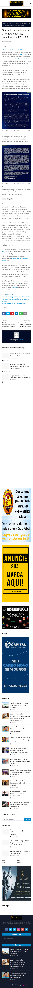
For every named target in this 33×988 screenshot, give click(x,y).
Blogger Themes (25, 985)
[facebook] (6, 929)
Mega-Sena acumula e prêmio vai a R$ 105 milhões (20, 853)
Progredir (9, 199)
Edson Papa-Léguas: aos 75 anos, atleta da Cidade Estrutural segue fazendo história (20, 740)
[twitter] (10, 929)
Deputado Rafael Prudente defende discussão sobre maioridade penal (18, 729)
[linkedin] (26, 929)
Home (3, 860)
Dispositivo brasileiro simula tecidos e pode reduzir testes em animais (20, 761)
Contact (4, 862)
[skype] (14, 929)
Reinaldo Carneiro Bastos (23, 59)
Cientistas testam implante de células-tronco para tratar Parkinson (19, 832)
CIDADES (13, 23)
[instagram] (18, 929)
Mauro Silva (23, 54)
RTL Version (20, 862)
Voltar (4, 199)
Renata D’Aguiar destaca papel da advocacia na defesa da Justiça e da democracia (20, 772)
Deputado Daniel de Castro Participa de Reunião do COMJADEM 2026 (18, 794)
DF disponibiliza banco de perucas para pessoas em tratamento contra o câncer (20, 805)
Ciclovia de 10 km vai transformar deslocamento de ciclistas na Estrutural (20, 356)
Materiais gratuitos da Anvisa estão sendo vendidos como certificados (19, 705)
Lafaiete (21, 340)
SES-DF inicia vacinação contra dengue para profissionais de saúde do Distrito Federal (19, 843)
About (18, 860)
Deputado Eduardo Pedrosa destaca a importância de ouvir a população (20, 783)
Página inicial (6, 23)
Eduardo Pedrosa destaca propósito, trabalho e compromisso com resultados (19, 751)
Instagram (17, 290)
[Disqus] (16, 410)
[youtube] (22, 929)
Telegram (14, 288)
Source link (9, 294)
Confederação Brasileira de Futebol (13, 50)
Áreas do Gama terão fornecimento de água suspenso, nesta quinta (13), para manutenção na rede (20, 717)
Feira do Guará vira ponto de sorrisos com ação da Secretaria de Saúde (20, 377)
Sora (10, 985)
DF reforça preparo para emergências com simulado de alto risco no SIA (19, 366)
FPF (3, 251)
